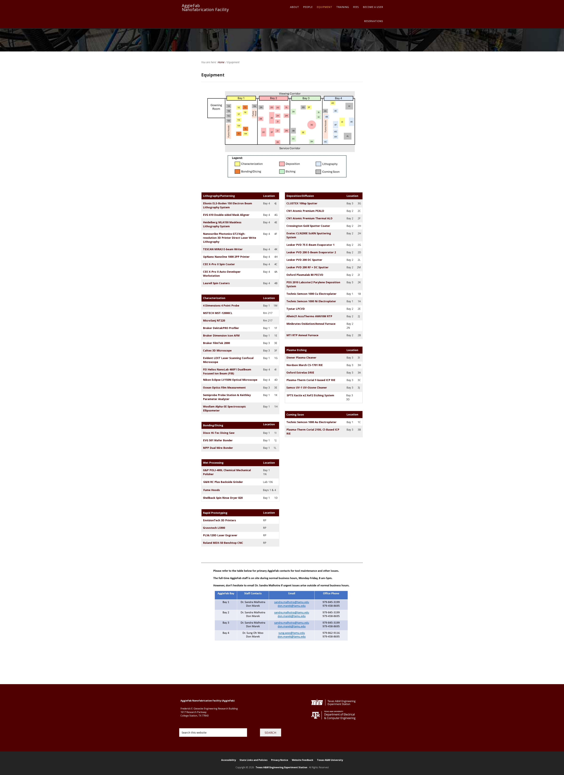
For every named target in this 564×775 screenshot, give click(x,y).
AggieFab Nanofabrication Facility (205, 7)
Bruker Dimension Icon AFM (221, 335)
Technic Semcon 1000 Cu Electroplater (311, 293)
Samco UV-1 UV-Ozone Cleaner (306, 387)
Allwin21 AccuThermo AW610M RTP (309, 316)
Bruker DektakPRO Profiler (221, 328)
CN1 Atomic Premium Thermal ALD (309, 218)
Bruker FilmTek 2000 (216, 343)
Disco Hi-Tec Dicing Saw (218, 433)
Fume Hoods (211, 490)
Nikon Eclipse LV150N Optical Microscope (230, 379)
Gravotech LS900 (214, 528)
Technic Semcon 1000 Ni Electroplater (311, 301)
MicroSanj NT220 (214, 320)
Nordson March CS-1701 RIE (304, 365)
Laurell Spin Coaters (216, 283)
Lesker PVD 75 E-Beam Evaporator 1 (310, 245)
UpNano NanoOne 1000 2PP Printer (226, 256)
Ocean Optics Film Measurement (224, 387)
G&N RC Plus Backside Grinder (223, 482)
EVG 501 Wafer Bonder (218, 440)
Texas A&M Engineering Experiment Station (281, 767)
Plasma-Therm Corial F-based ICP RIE (310, 380)
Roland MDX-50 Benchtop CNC (223, 542)
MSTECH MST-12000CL (217, 313)
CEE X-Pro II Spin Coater (219, 264)
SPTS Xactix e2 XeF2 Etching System (310, 395)
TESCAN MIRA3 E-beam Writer (223, 249)
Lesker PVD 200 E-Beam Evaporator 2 (311, 252)
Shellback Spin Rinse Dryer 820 (223, 498)
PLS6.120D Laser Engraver (220, 535)
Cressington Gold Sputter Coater (308, 226)
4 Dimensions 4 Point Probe (221, 305)
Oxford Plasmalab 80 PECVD (304, 275)
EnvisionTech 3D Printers (219, 520)
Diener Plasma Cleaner (301, 357)
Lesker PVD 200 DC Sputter (304, 260)
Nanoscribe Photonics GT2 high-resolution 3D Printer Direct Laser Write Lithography (229, 237)
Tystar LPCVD (295, 308)
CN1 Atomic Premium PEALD (305, 211)
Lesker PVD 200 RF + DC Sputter (307, 267)
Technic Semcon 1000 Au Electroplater (311, 422)
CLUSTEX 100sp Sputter (301, 203)
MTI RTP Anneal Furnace (302, 335)
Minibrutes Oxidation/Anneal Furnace (310, 323)
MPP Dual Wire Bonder (218, 448)
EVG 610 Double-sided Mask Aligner (226, 215)
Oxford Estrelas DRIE (300, 372)
